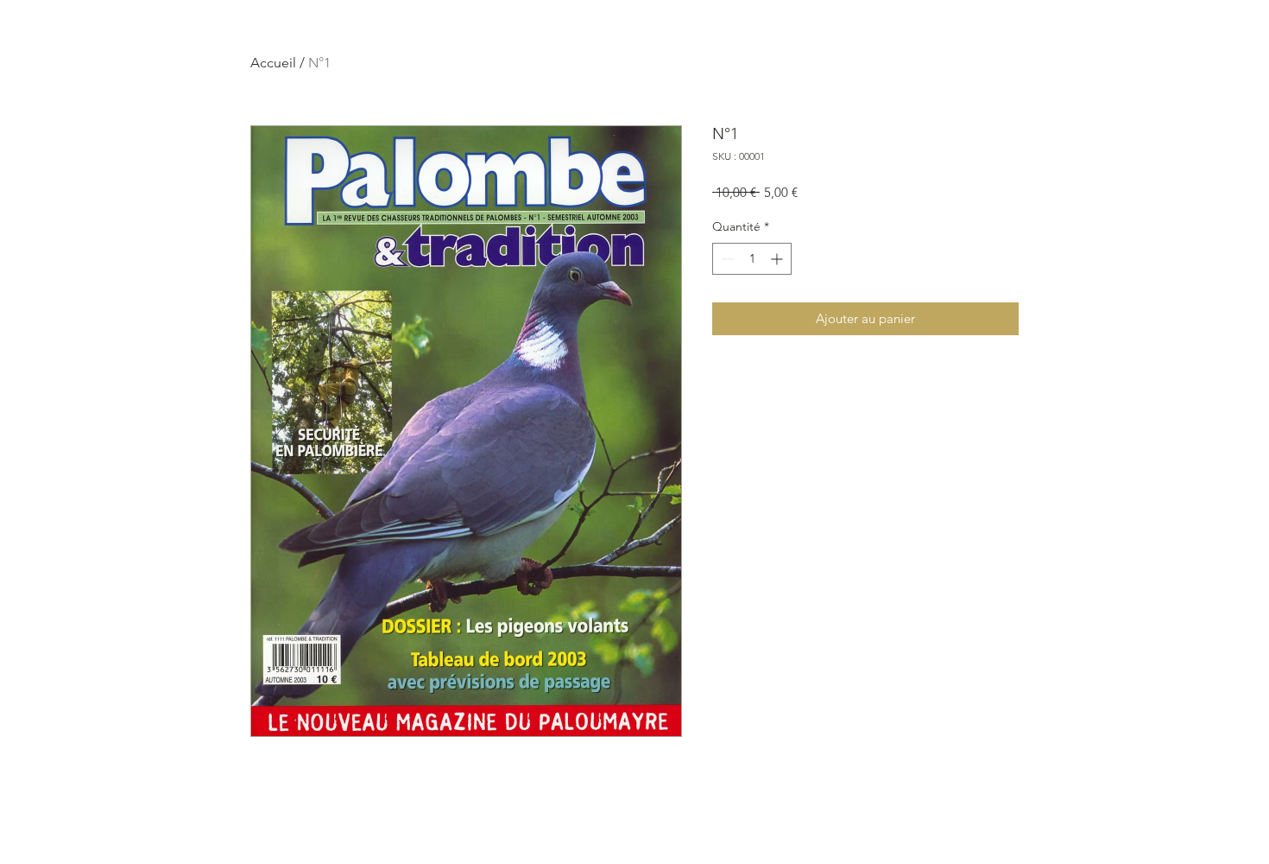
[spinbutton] (751, 259)
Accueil (273, 62)
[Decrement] (725, 259)
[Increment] (778, 259)
